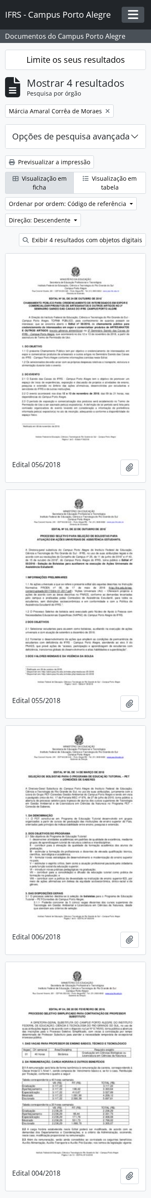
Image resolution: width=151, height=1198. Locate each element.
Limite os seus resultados (75, 59)
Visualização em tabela (113, 182)
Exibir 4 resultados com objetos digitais (86, 240)
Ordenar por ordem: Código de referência (68, 204)
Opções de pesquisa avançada (71, 136)
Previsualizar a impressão (53, 162)
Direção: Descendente (40, 220)
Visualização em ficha (43, 182)
